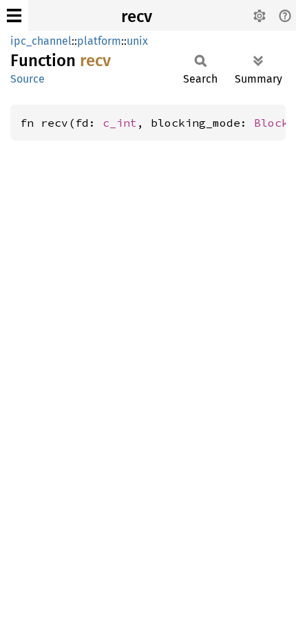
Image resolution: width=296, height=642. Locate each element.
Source (27, 78)
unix (137, 41)
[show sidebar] (14, 15)
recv (136, 16)
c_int (120, 123)
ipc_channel (41, 41)
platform (99, 41)
